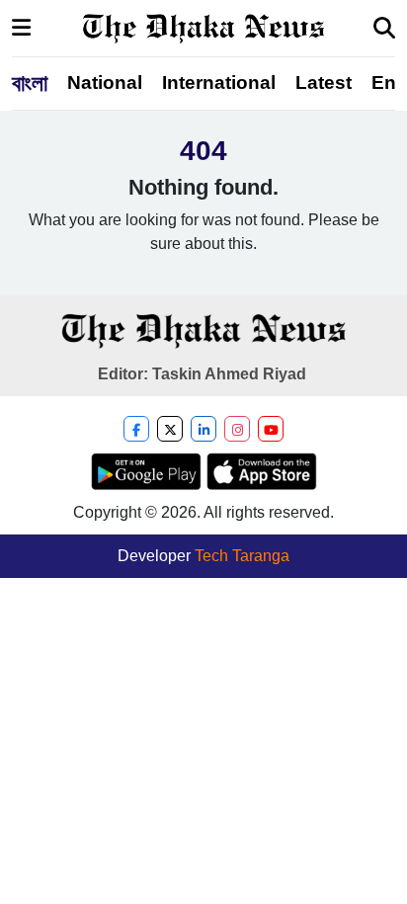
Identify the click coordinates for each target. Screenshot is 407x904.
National (104, 82)
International (219, 82)
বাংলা (29, 83)
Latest (323, 82)
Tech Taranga (242, 555)
